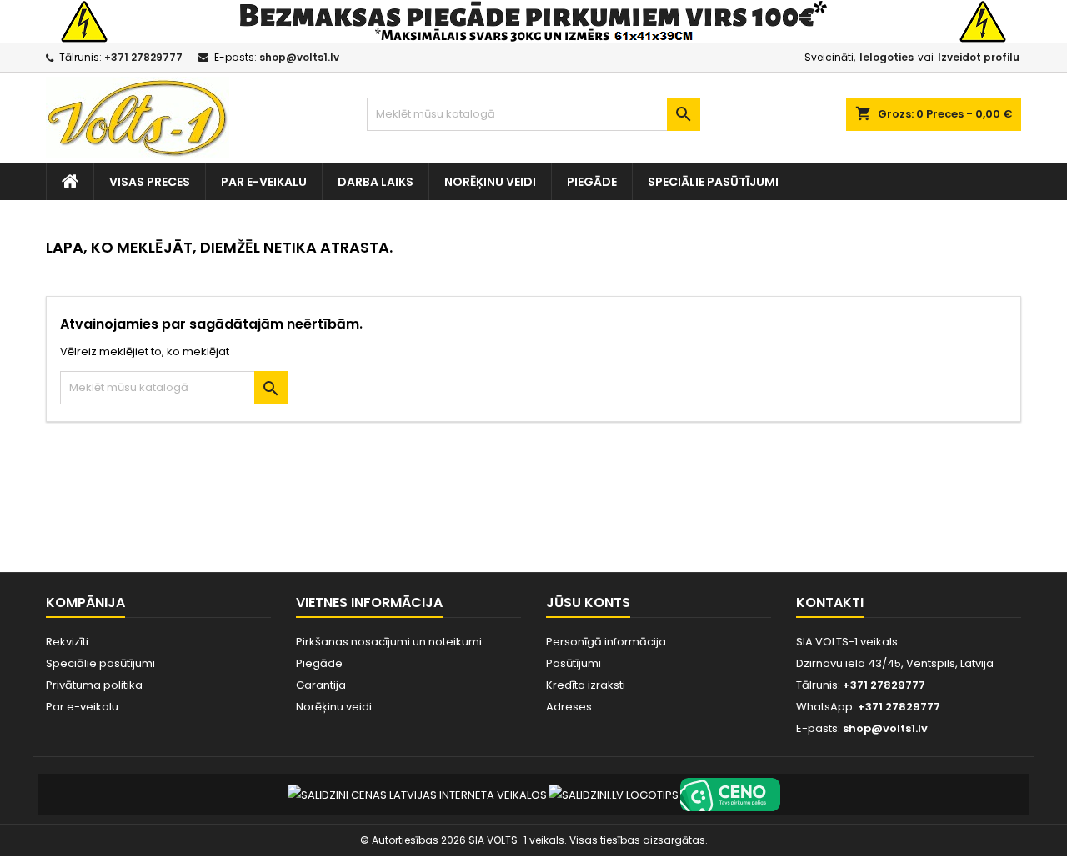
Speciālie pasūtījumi (713, 181)
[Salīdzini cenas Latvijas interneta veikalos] (417, 794)
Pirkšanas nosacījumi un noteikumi (389, 642)
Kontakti (830, 602)
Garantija (321, 685)
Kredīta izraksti (585, 685)
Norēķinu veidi (490, 181)
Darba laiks (375, 181)
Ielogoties (886, 57)
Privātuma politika (94, 685)
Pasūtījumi (573, 663)
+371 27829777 (143, 57)
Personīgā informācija (606, 642)
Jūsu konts (588, 602)
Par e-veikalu (264, 181)
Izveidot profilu (978, 57)
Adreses (569, 707)
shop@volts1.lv (299, 57)
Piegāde (592, 181)
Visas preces (149, 181)
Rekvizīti (67, 642)
